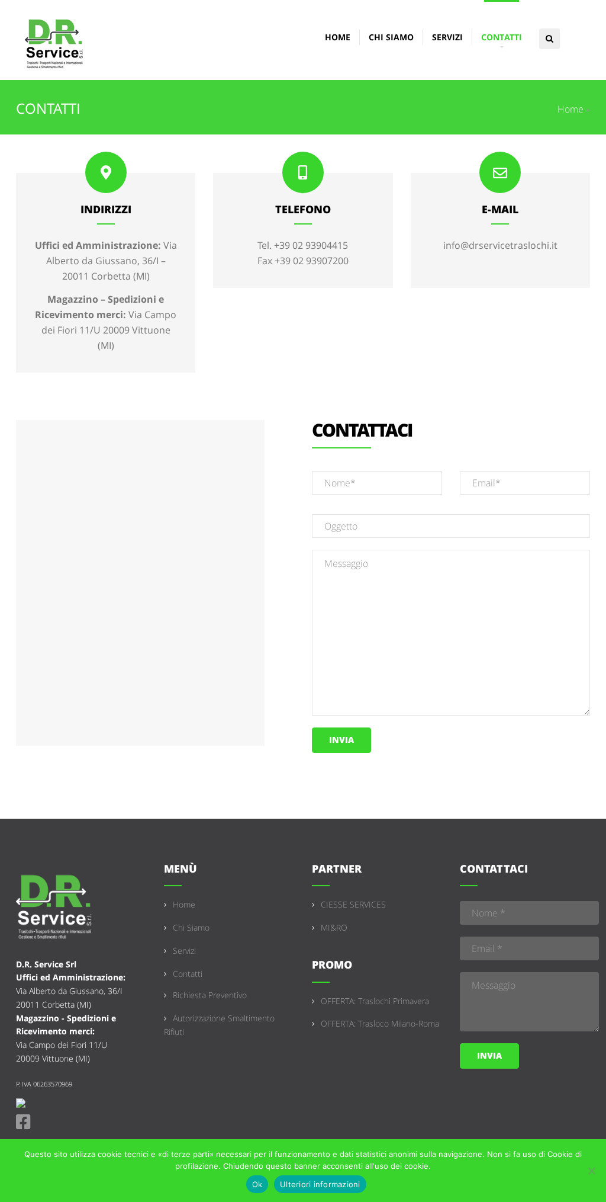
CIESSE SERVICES (353, 904)
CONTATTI (501, 37)
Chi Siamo (191, 927)
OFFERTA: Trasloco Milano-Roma (380, 1023)
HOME (337, 37)
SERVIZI (447, 37)
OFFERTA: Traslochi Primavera (375, 1001)
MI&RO (334, 927)
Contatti (187, 973)
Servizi (184, 950)
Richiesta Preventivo (210, 995)
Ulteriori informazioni (320, 1184)
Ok (257, 1184)
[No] (591, 1171)
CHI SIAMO (391, 37)
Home (570, 109)
